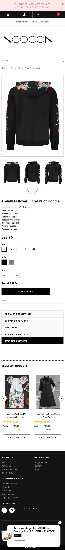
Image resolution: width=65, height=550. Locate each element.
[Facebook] (4, 510)
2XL (33, 249)
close (62, 4)
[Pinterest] (12, 510)
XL (26, 249)
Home (4, 68)
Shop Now (44, 7)
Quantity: (5, 270)
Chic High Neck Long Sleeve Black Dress (48, 415)
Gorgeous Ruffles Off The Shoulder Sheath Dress (17, 415)
